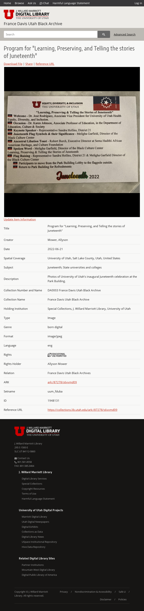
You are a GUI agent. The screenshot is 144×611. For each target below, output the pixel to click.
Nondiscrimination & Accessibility (93, 591)
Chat (45, 3)
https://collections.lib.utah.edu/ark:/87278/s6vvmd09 (82, 410)
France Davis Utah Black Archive (33, 23)
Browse (19, 3)
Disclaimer (105, 599)
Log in (138, 3)
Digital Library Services (34, 478)
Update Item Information (20, 219)
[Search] (104, 34)
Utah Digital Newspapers (35, 521)
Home (7, 3)
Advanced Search (125, 34)
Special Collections (32, 483)
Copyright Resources (33, 488)
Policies (122, 599)
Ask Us (32, 3)
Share (29, 64)
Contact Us (23, 458)
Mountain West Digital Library (38, 569)
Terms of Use (29, 493)
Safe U (122, 591)
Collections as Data (32, 531)
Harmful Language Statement (71, 3)
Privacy (64, 591)
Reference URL (45, 64)
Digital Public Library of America (39, 574)
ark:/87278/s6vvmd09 (62, 382)
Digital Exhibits (30, 526)
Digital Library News (33, 536)
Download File (13, 64)
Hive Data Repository (33, 547)
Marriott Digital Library (34, 516)
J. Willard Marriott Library (28, 443)
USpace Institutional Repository (39, 541)
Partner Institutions (33, 565)
